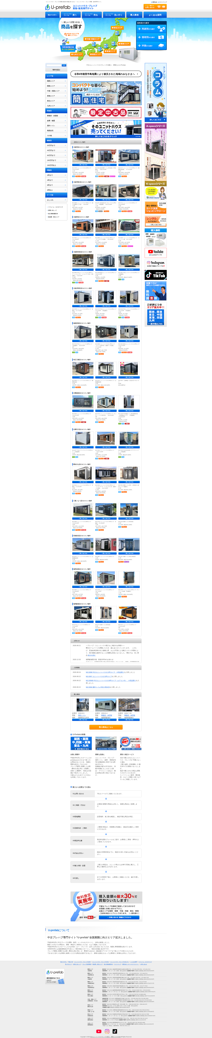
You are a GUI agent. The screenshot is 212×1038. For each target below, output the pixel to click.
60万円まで (51, 155)
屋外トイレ (51, 125)
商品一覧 (70, 961)
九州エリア (78, 54)
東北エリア (117, 32)
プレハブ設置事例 (86, 964)
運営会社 (154, 2)
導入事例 (134, 15)
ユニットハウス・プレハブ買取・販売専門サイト (71, 7)
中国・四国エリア (53, 91)
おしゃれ (50, 200)
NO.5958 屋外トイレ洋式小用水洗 (98, 687)
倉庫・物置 (51, 121)
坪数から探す (151, 46)
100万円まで (51, 160)
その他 (49, 135)
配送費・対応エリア (53, 217)
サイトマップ (163, 2)
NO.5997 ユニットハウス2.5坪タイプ (99, 676)
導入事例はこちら (106, 727)
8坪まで (50, 185)
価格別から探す (151, 37)
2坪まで (50, 175)
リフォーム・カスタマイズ (55, 207)
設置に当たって (52, 210)
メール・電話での (149, 6)
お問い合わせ (143, 964)
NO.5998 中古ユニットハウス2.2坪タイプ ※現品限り (105, 672)
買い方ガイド (68, 964)
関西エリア (96, 49)
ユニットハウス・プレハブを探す (82, 961)
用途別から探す (151, 29)
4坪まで (50, 180)
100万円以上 (51, 165)
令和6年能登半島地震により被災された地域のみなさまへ (104, 74)
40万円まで (51, 150)
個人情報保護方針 (53, 213)
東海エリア (108, 48)
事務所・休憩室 (52, 116)
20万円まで (51, 145)
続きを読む (92, 655)
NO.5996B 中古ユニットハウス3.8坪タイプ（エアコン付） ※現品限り (111, 680)
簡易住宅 (50, 130)
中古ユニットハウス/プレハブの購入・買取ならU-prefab (105, 1036)
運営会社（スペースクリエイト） (130, 964)
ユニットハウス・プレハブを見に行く (119, 961)
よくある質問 (155, 15)
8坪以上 (50, 190)
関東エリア (119, 44)
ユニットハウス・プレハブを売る (100, 961)
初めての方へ (52, 15)
